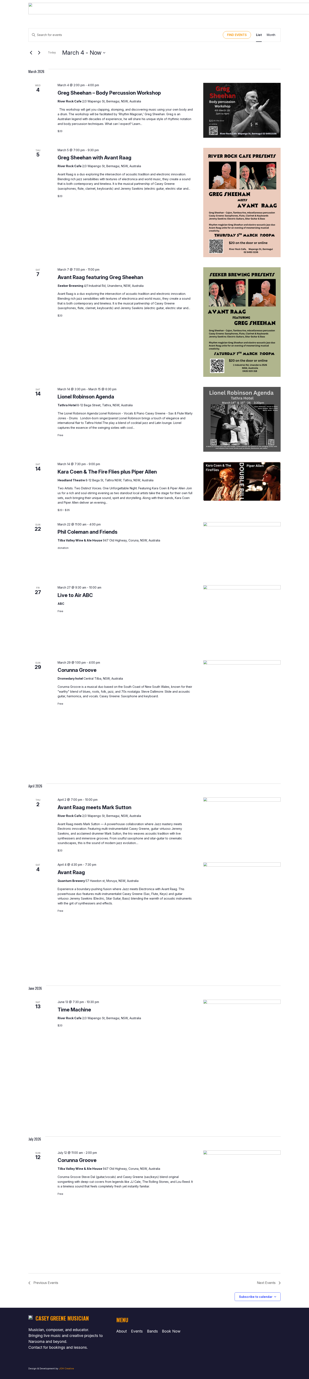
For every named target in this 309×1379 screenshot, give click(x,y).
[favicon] (30, 1318)
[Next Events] (39, 52)
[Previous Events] (30, 52)
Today (52, 52)
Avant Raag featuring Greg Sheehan (100, 277)
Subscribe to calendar (255, 1296)
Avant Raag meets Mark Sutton (94, 807)
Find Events (237, 35)
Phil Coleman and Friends (88, 532)
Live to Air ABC (75, 595)
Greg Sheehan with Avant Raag (94, 158)
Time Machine (74, 1010)
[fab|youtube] (231, 1320)
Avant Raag (71, 872)
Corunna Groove (77, 670)
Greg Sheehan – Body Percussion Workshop (109, 93)
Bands (152, 1331)
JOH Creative (66, 1368)
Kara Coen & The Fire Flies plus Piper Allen (107, 472)
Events (137, 1331)
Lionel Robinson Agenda (86, 397)
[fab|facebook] (231, 1332)
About (121, 1331)
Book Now (171, 1331)
